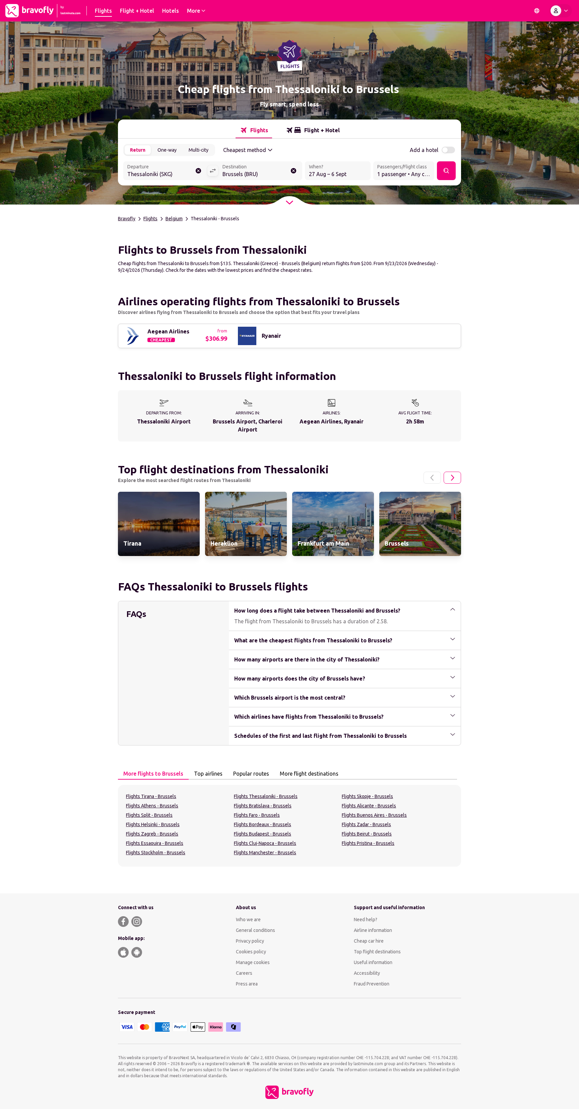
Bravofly (126, 218)
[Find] (446, 170)
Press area (247, 983)
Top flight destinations (377, 951)
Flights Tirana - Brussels (151, 796)
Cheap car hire (369, 941)
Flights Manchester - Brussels (265, 852)
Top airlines (208, 774)
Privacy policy (250, 941)
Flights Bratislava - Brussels (263, 805)
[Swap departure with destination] (212, 170)
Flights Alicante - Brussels (369, 805)
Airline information (373, 930)
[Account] (560, 10)
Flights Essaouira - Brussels (154, 843)
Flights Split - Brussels (149, 815)
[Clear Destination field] (293, 170)
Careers (244, 973)
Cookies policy (251, 951)
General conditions (255, 930)
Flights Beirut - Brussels (367, 834)
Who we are (248, 919)
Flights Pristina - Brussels (368, 843)
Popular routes (251, 774)
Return (137, 150)
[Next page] (452, 478)
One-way (167, 150)
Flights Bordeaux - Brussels (262, 824)
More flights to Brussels (153, 774)
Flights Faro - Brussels (257, 815)
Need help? (365, 919)
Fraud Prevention (371, 983)
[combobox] (165, 171)
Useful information (373, 962)
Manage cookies (253, 962)
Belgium (174, 218)
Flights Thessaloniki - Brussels (266, 796)
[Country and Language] (536, 10)
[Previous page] (432, 478)
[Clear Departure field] (198, 170)
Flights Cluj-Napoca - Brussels (265, 843)
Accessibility (367, 973)
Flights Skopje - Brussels (367, 796)
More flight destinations (309, 774)
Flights (150, 218)
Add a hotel (424, 150)
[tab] (253, 130)
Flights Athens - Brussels (152, 805)
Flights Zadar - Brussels (366, 824)
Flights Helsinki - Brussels (153, 824)
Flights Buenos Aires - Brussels (374, 815)
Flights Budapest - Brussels (262, 834)
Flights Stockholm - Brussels (155, 852)
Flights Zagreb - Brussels (152, 834)
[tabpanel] (289, 826)
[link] (159, 524)
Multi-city (198, 150)
